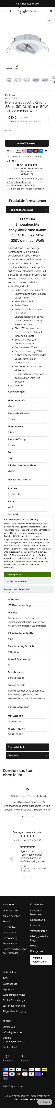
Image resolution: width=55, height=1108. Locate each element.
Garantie (13, 755)
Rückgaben (36, 951)
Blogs (33, 945)
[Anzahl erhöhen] (20, 135)
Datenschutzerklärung (14, 589)
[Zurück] (11, 3)
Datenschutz (10, 983)
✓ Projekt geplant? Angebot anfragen (25, 188)
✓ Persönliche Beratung (19, 181)
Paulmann (10, 95)
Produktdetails (16, 747)
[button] (25, 877)
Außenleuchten (11, 916)
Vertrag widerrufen (39, 959)
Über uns (35, 925)
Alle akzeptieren (13, 574)
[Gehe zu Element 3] (27, 80)
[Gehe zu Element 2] (18, 80)
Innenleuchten (11, 910)
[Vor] (43, 3)
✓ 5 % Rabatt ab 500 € (27, 3)
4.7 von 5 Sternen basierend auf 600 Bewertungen (27, 169)
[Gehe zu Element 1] (9, 80)
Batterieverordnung (14, 1005)
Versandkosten (38, 930)
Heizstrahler (9, 927)
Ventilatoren (9, 932)
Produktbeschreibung (20, 209)
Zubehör (7, 921)
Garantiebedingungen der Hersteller (15, 950)
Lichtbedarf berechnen (36, 912)
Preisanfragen (10, 943)
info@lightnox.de (12, 1032)
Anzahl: (9, 130)
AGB (28, 589)
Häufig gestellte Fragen (39, 938)
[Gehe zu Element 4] (36, 80)
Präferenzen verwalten (16, 581)
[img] (27, 836)
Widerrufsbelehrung (14, 994)
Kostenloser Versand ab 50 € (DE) (24, 121)
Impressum (9, 989)
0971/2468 (9, 1026)
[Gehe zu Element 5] (45, 80)
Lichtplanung (10, 938)
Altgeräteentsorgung (15, 1011)
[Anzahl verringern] (8, 135)
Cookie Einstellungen (14, 1000)
